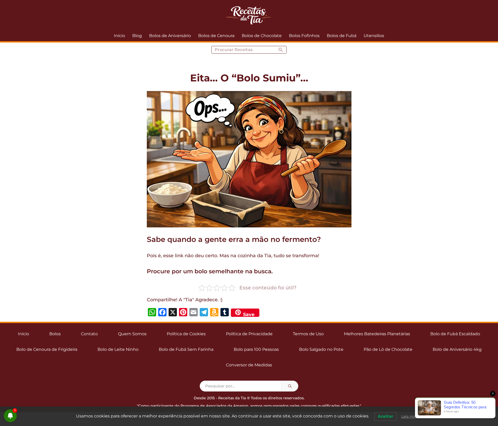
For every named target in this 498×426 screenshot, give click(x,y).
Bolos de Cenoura (216, 35)
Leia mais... (411, 416)
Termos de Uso (308, 333)
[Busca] (281, 50)
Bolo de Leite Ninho (118, 349)
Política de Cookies (186, 333)
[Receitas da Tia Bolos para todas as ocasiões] (249, 15)
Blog (137, 35)
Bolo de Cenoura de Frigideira (46, 349)
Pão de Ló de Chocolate (388, 349)
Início (119, 35)
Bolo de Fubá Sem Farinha (186, 349)
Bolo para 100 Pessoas (256, 349)
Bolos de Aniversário (170, 35)
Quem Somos (132, 333)
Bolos (55, 333)
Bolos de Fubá (341, 35)
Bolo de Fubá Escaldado (455, 333)
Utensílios (374, 35)
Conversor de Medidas (249, 364)
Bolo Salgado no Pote (321, 349)
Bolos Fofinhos (304, 35)
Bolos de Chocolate (262, 35)
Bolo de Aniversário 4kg (457, 349)
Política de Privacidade (249, 333)
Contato (89, 333)
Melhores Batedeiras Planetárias (377, 333)
